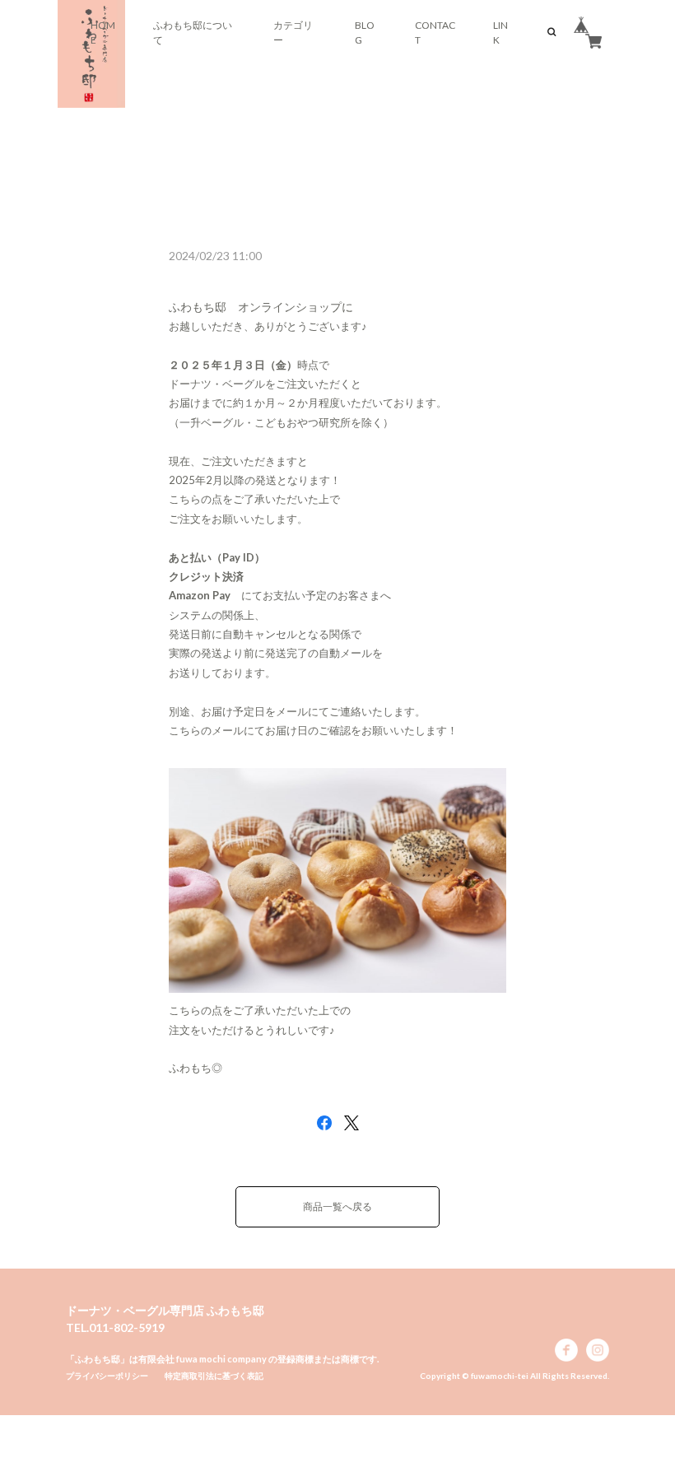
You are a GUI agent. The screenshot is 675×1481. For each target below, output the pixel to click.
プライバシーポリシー (107, 1376)
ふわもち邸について (192, 32)
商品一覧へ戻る (337, 1206)
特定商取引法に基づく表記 (214, 1376)
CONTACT (435, 32)
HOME (103, 32)
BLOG (365, 32)
